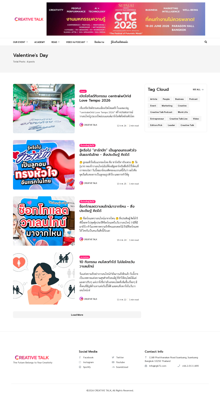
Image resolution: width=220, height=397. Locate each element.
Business (179, 99)
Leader (171, 125)
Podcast (193, 99)
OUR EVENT (19, 42)
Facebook (88, 357)
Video (196, 118)
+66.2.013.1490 (190, 365)
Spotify (87, 366)
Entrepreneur (157, 118)
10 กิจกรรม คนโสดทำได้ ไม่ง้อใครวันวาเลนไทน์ (107, 264)
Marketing (167, 105)
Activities (85, 257)
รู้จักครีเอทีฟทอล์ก (119, 42)
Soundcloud (122, 366)
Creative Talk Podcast (161, 112)
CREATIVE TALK (90, 124)
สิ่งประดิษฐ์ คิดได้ (87, 145)
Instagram (88, 362)
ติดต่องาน (99, 42)
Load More (77, 314)
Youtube (120, 362)
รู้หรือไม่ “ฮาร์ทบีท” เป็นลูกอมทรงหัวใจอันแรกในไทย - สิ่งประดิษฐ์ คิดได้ (107, 152)
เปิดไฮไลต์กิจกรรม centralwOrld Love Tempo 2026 (105, 98)
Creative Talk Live (178, 118)
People (166, 99)
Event (83, 91)
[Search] (206, 42)
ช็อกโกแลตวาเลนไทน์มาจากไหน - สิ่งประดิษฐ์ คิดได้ (107, 208)
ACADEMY (39, 42)
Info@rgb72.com (157, 365)
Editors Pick (156, 125)
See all (197, 89)
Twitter (120, 357)
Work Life (183, 112)
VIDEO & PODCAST (76, 42)
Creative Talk (187, 125)
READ (54, 42)
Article (153, 99)
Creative (182, 105)
